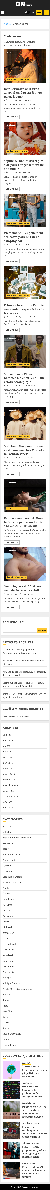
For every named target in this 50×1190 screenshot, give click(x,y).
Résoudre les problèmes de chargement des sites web (32, 1095)
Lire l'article (12, 117)
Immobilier (8, 932)
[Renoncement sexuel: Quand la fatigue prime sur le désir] (25, 495)
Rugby (6, 1000)
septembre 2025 (10, 796)
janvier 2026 (9, 774)
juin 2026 (7, 746)
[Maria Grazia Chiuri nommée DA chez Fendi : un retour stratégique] (25, 351)
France (6, 921)
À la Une (7, 826)
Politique (7, 977)
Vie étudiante (9, 1045)
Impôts (6, 938)
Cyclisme (7, 865)
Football (6, 910)
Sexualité (7, 1011)
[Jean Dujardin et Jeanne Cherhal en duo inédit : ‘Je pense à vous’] (25, 66)
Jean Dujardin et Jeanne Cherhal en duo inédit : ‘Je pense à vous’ (23, 93)
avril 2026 (7, 757)
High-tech (7, 927)
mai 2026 (7, 751)
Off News (39, 12)
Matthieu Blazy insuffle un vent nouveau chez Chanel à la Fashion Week (24, 450)
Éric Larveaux (12, 101)
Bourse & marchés (12, 854)
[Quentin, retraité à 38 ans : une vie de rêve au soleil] (25, 564)
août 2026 (7, 734)
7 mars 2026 (27, 245)
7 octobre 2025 (28, 458)
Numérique (8, 960)
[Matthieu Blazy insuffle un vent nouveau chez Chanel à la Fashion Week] (25, 423)
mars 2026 (8, 762)
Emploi (10, 577)
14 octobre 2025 (28, 386)
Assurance (8, 843)
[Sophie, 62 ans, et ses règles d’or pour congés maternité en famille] (25, 138)
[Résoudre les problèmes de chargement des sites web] (11, 1090)
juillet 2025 (8, 807)
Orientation (8, 966)
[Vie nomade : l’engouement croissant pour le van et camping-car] (25, 210)
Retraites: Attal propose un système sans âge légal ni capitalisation (34, 1151)
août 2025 (7, 802)
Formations (8, 916)
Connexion (46, 12)
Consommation (10, 860)
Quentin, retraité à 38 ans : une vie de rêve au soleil (23, 588)
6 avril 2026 (27, 173)
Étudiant (7, 893)
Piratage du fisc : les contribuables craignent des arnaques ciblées (34, 1111)
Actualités (11, 79)
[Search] (33, 12)
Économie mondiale (12, 882)
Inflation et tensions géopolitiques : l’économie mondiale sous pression (34, 1077)
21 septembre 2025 (29, 526)
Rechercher (13, 622)
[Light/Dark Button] (27, 12)
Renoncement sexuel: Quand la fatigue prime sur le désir (25, 520)
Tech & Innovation (12, 1033)
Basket (6, 848)
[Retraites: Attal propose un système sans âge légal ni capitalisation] (11, 1150)
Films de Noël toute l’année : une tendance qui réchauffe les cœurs (24, 309)
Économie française (12, 876)
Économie (7, 871)
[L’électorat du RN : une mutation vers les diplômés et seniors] (11, 1170)
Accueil (8, 23)
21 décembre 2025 (29, 317)
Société (23, 151)
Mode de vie (23, 79)
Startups (7, 1028)
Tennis (6, 1039)
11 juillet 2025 (27, 594)
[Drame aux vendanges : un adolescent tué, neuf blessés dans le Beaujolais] (11, 1130)
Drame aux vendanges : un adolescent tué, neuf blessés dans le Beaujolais (34, 1133)
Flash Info (7, 904)
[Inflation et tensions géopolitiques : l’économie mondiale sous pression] (11, 1070)
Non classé (8, 955)
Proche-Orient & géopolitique (17, 988)
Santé (5, 1005)
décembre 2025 (10, 779)
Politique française (12, 983)
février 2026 (9, 768)
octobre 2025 (9, 790)
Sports (6, 1022)
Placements (8, 972)
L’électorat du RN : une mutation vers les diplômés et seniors (33, 1171)
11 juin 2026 (26, 101)
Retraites (7, 994)
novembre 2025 (10, 785)
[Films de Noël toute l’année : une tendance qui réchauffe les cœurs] (25, 282)
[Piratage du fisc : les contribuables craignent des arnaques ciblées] (11, 1110)
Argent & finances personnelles (18, 837)
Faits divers (8, 899)
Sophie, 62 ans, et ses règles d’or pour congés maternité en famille (24, 165)
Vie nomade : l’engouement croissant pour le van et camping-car (23, 237)
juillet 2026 (8, 740)
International (9, 944)
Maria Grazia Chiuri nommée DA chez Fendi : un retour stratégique (24, 378)
